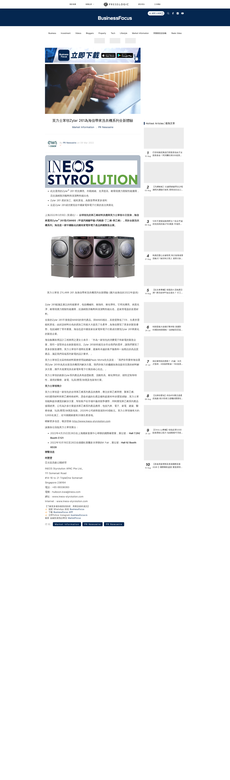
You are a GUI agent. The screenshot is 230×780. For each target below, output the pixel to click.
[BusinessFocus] (115, 18)
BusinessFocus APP (63, 512)
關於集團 (73, 4)
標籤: (48, 524)
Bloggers (90, 33)
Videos (78, 33)
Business (52, 33)
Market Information (140, 33)
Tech (113, 33)
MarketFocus (74, 518)
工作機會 (157, 4)
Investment (66, 33)
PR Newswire (105, 127)
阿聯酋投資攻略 (160, 33)
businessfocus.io (79, 515)
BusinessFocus (77, 509)
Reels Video (176, 33)
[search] (168, 13)
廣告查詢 (141, 4)
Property (102, 33)
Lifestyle (123, 33)
